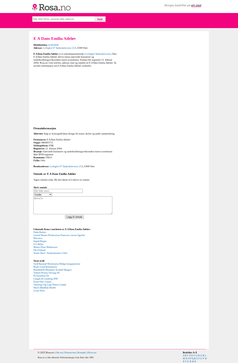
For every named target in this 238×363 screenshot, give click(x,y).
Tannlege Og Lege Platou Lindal (49, 284)
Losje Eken (39, 290)
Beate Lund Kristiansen (45, 266)
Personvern (70, 352)
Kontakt (82, 352)
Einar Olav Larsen (42, 281)
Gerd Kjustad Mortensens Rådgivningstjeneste (56, 263)
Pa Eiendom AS (41, 275)
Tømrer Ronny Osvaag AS (46, 272)
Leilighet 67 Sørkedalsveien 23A (59, 47)
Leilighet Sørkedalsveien (98, 53)
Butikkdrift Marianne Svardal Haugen (52, 269)
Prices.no (92, 352)
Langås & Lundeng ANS (45, 278)
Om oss (59, 352)
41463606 (53, 45)
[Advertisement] (75, 96)
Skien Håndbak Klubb (44, 287)
